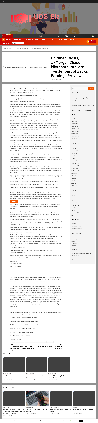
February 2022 (74, 188)
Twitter (48, 341)
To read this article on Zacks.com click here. (20, 335)
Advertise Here (75, 239)
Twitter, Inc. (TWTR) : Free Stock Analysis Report (21, 332)
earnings (17, 341)
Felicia (11, 379)
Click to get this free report (25, 314)
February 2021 (74, 203)
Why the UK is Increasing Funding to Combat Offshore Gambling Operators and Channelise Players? (82, 98)
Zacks (52, 341)
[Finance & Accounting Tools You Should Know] (36, 364)
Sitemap (73, 241)
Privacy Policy (74, 243)
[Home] (3, 39)
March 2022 (74, 185)
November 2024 (75, 143)
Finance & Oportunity (61, 39)
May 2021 (73, 195)
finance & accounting (47, 39)
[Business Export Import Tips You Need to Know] (61, 398)
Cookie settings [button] (73, 420)
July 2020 (73, 208)
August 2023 (74, 153)
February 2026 (74, 123)
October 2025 (74, 133)
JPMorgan (29, 341)
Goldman (22, 341)
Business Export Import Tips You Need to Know (72, 36)
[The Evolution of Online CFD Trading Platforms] (37, 398)
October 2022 (74, 168)
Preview (41, 341)
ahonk (53, 79)
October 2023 (74, 151)
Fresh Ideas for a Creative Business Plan (81, 108)
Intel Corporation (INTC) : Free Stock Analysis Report (22, 328)
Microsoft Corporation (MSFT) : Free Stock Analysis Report (24, 321)
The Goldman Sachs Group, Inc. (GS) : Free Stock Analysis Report (25, 325)
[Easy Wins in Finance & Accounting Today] (14, 364)
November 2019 (75, 212)
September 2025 (75, 136)
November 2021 (75, 190)
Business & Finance (18, 39)
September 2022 (75, 170)
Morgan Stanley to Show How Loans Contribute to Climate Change (50, 346)
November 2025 (75, 131)
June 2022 (73, 178)
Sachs (45, 341)
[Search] (86, 41)
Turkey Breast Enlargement (85, 253)
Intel (26, 341)
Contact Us (6, 43)
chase (14, 341)
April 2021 (73, 198)
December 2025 (75, 128)
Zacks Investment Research (16, 339)
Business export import (32, 39)
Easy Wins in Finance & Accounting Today (81, 110)
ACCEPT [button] (81, 420)
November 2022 (75, 165)
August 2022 (74, 173)
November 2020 (75, 205)
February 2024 (74, 146)
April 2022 (73, 183)
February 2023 (74, 161)
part (38, 341)
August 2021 (74, 193)
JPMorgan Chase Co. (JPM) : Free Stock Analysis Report (23, 317)
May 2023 (73, 156)
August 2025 (74, 138)
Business (8, 39)
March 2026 (74, 121)
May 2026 (73, 118)
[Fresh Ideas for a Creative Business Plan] (84, 398)
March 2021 (74, 200)
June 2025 (73, 141)
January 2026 (74, 126)
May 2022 (73, 180)
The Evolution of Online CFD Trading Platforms (46, 36)
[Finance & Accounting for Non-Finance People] (59, 364)
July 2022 (73, 175)
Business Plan (73, 39)
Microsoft (34, 341)
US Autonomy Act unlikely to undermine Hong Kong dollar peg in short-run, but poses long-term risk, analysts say (22, 347)
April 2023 (73, 158)
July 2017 (73, 215)
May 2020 (73, 210)
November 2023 (75, 148)
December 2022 (75, 163)
